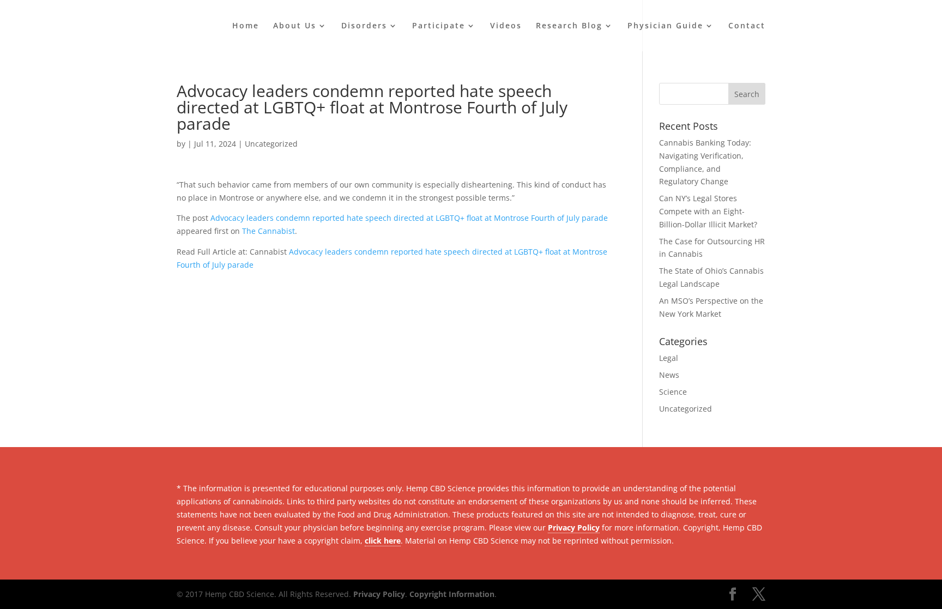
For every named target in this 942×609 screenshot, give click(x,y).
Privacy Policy (574, 527)
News (669, 375)
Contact (746, 26)
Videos (506, 26)
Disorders (364, 26)
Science (673, 392)
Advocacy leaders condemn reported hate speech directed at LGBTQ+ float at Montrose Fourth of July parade (409, 218)
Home (245, 26)
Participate (438, 26)
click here (383, 540)
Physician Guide (665, 26)
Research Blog (569, 26)
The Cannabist (268, 231)
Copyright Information (451, 594)
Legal (668, 358)
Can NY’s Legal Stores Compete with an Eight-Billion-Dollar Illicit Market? (708, 211)
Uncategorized (271, 143)
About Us (294, 26)
